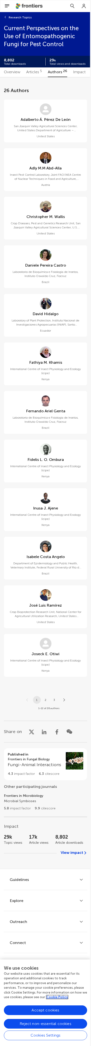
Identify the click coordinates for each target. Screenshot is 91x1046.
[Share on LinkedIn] (44, 731)
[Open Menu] (7, 6)
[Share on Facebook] (57, 731)
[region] (45, 1002)
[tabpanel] (45, 473)
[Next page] (64, 700)
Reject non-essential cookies (45, 1023)
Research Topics (20, 17)
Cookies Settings (46, 1035)
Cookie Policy (57, 997)
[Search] (72, 6)
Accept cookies (45, 1010)
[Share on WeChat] (69, 731)
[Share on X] (31, 731)
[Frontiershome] (29, 6)
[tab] (12, 72)
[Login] (84, 6)
